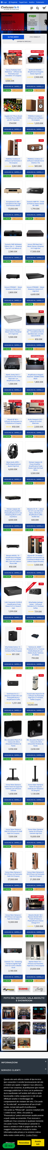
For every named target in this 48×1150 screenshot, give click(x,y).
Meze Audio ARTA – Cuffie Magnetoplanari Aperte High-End (13, 464)
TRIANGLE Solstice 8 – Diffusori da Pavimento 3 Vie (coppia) (13, 161)
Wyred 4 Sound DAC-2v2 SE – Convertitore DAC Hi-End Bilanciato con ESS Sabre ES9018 (35, 333)
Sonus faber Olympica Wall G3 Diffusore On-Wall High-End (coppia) (13, 831)
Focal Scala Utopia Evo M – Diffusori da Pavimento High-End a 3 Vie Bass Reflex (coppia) (35, 697)
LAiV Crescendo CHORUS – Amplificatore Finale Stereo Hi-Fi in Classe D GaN (13, 605)
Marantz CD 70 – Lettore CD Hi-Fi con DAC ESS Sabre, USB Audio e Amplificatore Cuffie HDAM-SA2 (35, 513)
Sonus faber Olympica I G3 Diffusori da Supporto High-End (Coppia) (13, 917)
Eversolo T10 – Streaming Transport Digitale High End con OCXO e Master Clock (13, 964)
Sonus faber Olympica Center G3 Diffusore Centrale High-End (35, 831)
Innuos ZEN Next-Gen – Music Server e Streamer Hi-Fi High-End (35, 246)
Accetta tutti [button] (38, 1142)
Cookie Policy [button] (31, 1135)
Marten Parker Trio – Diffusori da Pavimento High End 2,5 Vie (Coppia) (35, 963)
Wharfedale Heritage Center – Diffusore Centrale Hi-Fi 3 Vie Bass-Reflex (35, 605)
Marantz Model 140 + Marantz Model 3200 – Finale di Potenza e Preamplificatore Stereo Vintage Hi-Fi (35, 919)
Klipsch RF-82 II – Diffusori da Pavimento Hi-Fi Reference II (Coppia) (13, 421)
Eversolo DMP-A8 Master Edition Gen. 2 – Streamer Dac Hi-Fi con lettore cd (13, 246)
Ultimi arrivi (13, 37)
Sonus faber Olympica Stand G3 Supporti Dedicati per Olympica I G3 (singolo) (35, 787)
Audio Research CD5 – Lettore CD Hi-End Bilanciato (35, 421)
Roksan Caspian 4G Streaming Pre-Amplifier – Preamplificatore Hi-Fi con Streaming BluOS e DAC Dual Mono (13, 513)
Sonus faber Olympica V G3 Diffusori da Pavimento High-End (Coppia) (13, 874)
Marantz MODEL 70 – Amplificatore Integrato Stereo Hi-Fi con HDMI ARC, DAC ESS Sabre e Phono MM (13, 559)
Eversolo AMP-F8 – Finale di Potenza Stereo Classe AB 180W (35, 203)
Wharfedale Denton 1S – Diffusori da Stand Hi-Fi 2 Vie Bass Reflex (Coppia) (13, 649)
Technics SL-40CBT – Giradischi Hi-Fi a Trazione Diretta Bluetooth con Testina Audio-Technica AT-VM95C (35, 651)
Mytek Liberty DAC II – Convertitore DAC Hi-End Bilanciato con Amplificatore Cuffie (13, 377)
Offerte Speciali (24, 41)
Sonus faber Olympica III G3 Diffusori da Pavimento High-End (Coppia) (35, 874)
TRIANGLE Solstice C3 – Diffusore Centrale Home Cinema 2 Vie (35, 161)
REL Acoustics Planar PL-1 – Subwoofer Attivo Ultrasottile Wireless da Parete (35, 743)
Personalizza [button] (24, 1143)
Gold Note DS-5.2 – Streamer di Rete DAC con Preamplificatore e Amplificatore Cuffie (13, 697)
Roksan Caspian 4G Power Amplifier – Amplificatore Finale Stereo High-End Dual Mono (35, 466)
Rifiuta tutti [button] (10, 1143)
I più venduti (34, 37)
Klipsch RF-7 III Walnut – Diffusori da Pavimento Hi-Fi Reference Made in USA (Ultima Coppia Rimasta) (35, 558)
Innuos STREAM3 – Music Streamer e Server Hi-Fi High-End (35, 289)
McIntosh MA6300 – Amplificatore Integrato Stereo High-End (35, 72)
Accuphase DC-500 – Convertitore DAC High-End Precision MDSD (13, 203)
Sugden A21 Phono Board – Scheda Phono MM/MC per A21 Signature (13, 118)
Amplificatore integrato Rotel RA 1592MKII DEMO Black (35, 376)
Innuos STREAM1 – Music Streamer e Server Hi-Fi (13, 288)
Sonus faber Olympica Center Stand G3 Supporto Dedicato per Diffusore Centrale (13, 787)
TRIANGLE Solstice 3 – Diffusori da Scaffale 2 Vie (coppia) (35, 118)
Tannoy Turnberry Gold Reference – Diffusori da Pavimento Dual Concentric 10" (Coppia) (13, 73)
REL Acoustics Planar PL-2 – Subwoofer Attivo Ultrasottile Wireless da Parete (13, 743)
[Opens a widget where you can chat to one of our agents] (8, 1146)
